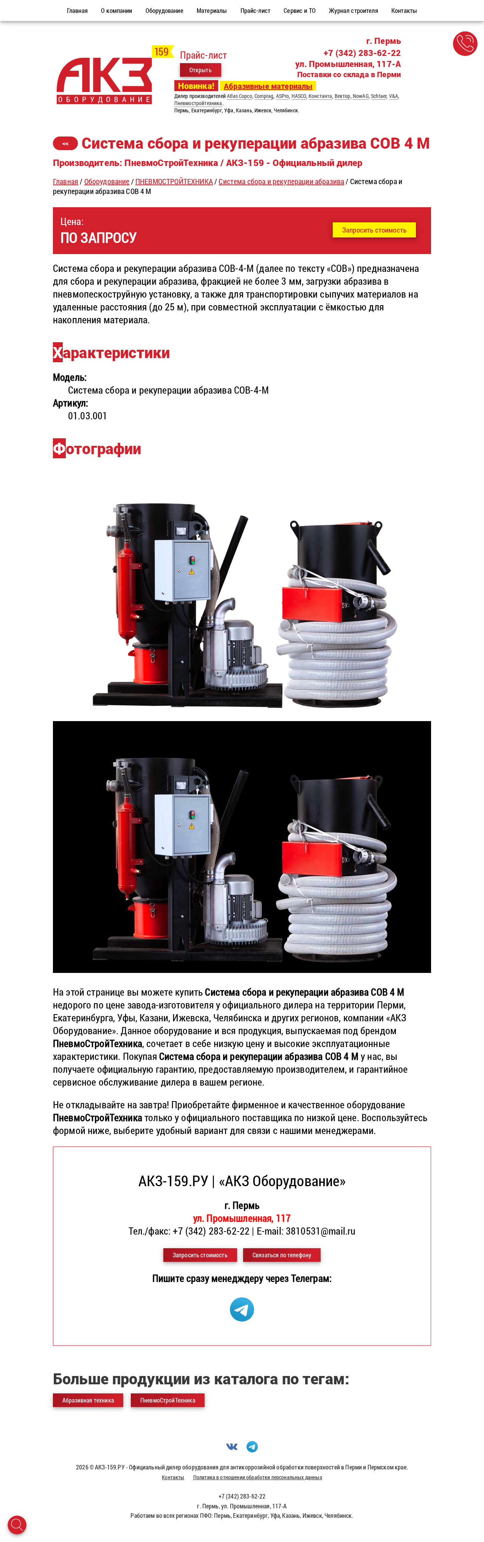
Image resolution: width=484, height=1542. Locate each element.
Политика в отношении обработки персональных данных (257, 1477)
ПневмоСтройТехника (167, 1400)
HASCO (299, 95)
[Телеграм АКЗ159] (242, 1317)
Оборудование (107, 181)
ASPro (282, 95)
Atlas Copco (239, 95)
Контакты (173, 1477)
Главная (65, 181)
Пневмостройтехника (198, 103)
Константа (320, 95)
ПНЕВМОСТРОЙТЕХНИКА (174, 181)
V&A (393, 95)
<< (65, 143)
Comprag (263, 95)
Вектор (343, 95)
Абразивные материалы (268, 86)
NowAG (361, 95)
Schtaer (378, 95)
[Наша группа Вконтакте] (231, 1450)
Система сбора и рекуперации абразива (281, 181)
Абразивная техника (88, 1400)
